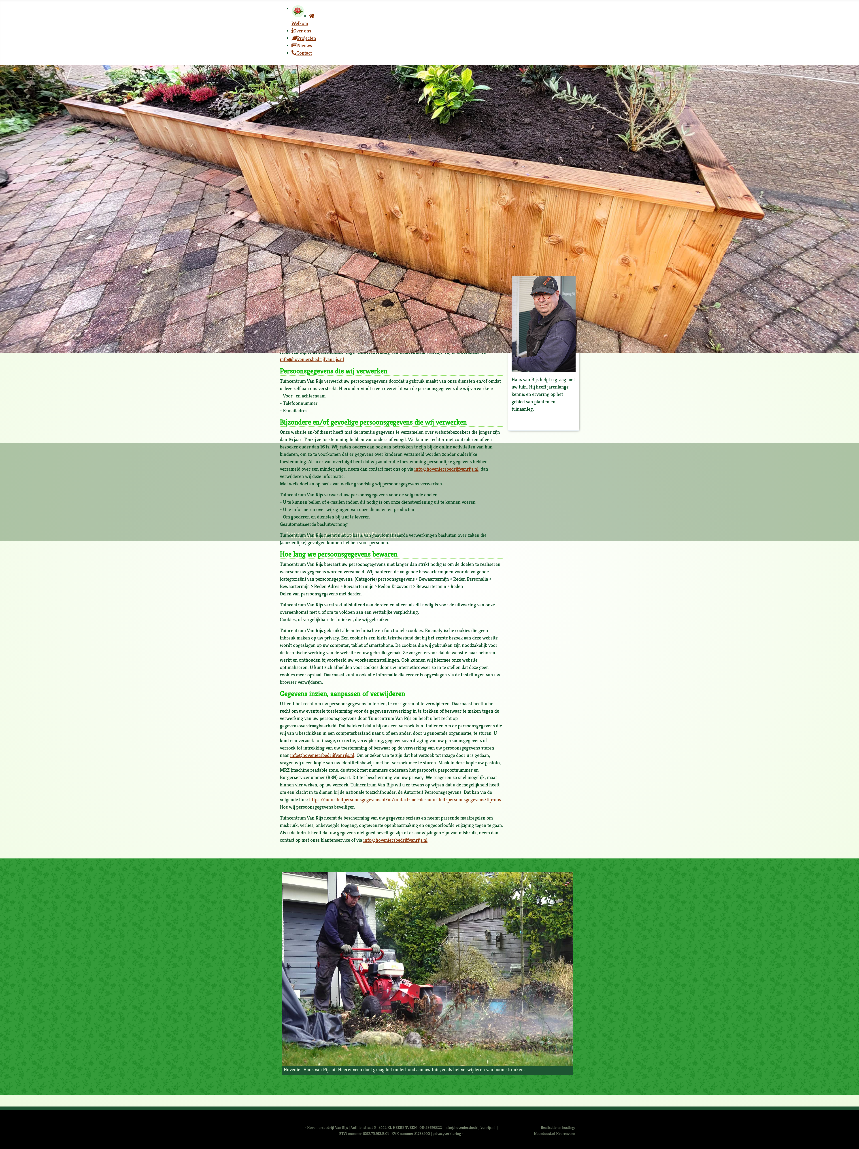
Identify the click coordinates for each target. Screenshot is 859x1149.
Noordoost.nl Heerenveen (554, 1133)
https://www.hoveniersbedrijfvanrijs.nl (319, 341)
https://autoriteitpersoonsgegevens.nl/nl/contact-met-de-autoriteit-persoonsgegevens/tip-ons (405, 799)
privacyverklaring (447, 1133)
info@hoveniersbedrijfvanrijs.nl (312, 334)
